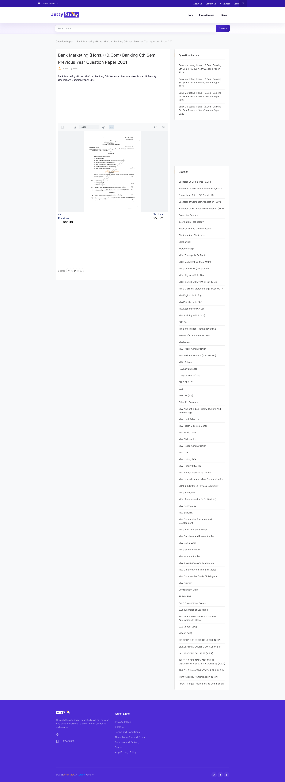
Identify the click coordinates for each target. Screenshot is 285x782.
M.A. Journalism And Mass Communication (201, 479)
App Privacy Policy (125, 752)
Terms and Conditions (127, 731)
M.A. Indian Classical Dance (193, 425)
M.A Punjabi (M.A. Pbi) (190, 302)
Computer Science (188, 215)
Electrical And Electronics (192, 235)
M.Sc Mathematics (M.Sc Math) (195, 262)
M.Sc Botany (185, 362)
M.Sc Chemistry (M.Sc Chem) (194, 268)
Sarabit (81, 774)
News (224, 15)
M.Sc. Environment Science (193, 529)
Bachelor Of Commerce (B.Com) (195, 181)
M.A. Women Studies (189, 556)
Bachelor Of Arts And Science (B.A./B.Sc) (200, 188)
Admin (76, 68)
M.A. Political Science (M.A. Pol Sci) (197, 355)
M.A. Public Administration (192, 348)
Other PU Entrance (188, 402)
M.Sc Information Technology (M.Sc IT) (199, 328)
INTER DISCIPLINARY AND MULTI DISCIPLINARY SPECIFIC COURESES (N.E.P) (202, 662)
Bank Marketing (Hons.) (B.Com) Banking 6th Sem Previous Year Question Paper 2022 (200, 96)
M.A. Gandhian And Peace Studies (196, 536)
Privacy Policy (123, 721)
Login (236, 4)
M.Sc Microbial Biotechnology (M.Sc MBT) (201, 288)
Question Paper (64, 41)
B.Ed (181, 388)
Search (223, 28)
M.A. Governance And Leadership (196, 563)
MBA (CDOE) (185, 633)
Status (118, 747)
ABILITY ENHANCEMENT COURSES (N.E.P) (201, 670)
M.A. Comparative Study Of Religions (198, 576)
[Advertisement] (115, 102)
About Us (197, 4)
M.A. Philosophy (187, 439)
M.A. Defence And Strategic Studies (197, 569)
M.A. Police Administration (192, 445)
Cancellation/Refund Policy (130, 737)
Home (190, 15)
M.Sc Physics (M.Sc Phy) (192, 275)
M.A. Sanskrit (186, 512)
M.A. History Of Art (188, 459)
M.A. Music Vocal (187, 432)
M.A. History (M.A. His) (190, 465)
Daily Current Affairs (189, 375)
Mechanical (185, 241)
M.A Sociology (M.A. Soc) (192, 315)
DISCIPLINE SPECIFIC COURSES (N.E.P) (200, 640)
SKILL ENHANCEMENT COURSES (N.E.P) (200, 646)
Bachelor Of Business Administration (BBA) (201, 208)
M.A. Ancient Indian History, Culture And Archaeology (200, 410)
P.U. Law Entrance (188, 368)
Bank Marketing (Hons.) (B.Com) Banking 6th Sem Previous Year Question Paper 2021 (125, 41)
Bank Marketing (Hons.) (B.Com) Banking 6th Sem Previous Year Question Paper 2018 (200, 69)
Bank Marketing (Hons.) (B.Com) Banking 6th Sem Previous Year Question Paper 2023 (200, 110)
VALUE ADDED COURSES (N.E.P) (196, 653)
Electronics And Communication (195, 228)
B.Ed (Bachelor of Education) (194, 609)
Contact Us (211, 4)
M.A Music (184, 342)
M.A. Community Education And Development (195, 521)
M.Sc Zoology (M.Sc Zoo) (192, 255)
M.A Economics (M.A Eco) (192, 308)
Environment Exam (188, 589)
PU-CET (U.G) (186, 382)
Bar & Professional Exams (192, 603)
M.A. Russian (185, 583)
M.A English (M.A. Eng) (190, 295)
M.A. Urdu (184, 452)
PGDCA (183, 322)
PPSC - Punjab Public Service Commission (201, 683)
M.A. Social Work (187, 543)
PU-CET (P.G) (186, 395)
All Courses (225, 4)
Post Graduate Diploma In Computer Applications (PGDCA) (198, 618)
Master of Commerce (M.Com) (194, 335)
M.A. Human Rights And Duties (195, 472)
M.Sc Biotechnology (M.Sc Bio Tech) (198, 282)
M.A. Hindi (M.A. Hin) (189, 419)
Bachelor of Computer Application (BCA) (200, 201)
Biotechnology (186, 248)
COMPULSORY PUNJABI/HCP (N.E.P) (198, 677)
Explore (119, 726)
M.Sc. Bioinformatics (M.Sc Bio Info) (197, 499)
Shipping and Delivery (127, 742)
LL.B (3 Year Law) (188, 626)
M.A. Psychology (187, 506)
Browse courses (206, 15)
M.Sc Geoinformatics (190, 549)
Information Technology (191, 221)
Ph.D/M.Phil (185, 596)
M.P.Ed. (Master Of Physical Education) (199, 486)
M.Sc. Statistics (187, 492)
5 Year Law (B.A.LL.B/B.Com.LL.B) (196, 195)
